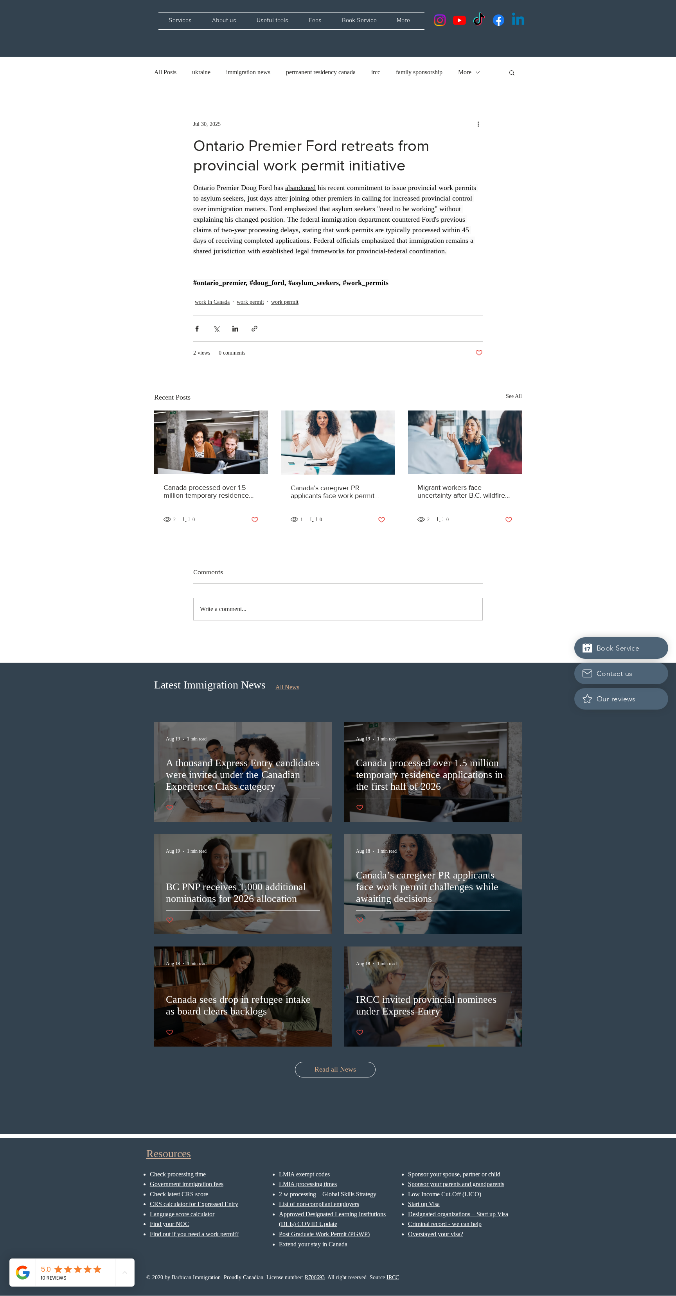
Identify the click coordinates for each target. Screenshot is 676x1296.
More (464, 72)
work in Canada (212, 302)
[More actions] (478, 124)
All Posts (165, 72)
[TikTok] (479, 20)
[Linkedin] (518, 20)
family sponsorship (419, 72)
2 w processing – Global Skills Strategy (327, 1194)
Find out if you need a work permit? (194, 1234)
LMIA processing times (308, 1184)
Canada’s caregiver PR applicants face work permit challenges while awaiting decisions (332, 492)
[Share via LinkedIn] (235, 328)
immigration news (248, 72)
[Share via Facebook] (197, 328)
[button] (512, 72)
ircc (375, 72)
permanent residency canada (321, 72)
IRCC (393, 1277)
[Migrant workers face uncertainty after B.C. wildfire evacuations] (465, 442)
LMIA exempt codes (304, 1174)
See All (514, 396)
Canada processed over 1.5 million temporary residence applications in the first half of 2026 (208, 491)
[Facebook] (498, 20)
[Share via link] (254, 328)
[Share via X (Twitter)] (216, 328)
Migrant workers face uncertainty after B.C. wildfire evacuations (461, 491)
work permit (250, 302)
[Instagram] (440, 20)
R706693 (315, 1277)
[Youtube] (459, 20)
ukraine (201, 72)
